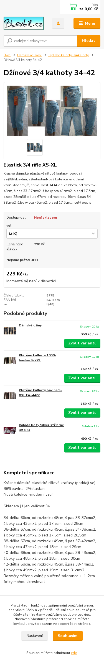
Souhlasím (67, 635)
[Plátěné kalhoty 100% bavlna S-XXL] (10, 360)
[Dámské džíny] (10, 330)
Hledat (88, 40)
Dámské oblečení (29, 55)
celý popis (82, 202)
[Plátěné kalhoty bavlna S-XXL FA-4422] (10, 395)
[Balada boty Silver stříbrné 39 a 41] (10, 430)
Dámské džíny (30, 325)
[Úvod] (24, 23)
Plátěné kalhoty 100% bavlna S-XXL (37, 357)
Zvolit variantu (82, 343)
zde (74, 653)
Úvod (7, 55)
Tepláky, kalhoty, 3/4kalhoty (68, 55)
